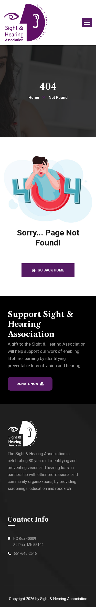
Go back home (50, 270)
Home (33, 97)
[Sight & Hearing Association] (25, 22)
